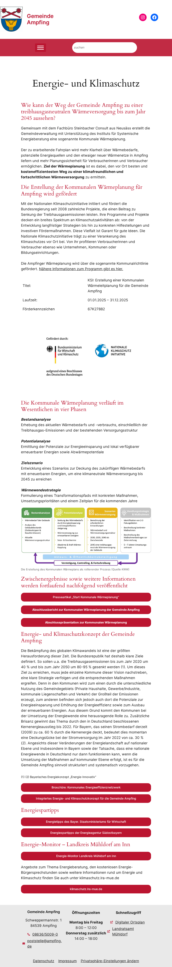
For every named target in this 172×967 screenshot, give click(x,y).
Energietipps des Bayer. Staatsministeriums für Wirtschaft (86, 821)
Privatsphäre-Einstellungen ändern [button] (110, 961)
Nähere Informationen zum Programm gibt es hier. (81, 269)
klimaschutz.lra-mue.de (86, 889)
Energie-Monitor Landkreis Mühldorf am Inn (86, 856)
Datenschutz (43, 961)
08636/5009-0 (45, 934)
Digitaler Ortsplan (130, 922)
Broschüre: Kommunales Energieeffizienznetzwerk (86, 787)
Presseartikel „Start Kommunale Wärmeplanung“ (86, 597)
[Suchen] (130, 47)
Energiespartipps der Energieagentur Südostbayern (86, 832)
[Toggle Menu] (40, 48)
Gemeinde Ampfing (40, 19)
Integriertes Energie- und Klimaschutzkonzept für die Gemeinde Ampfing (86, 798)
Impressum (67, 961)
